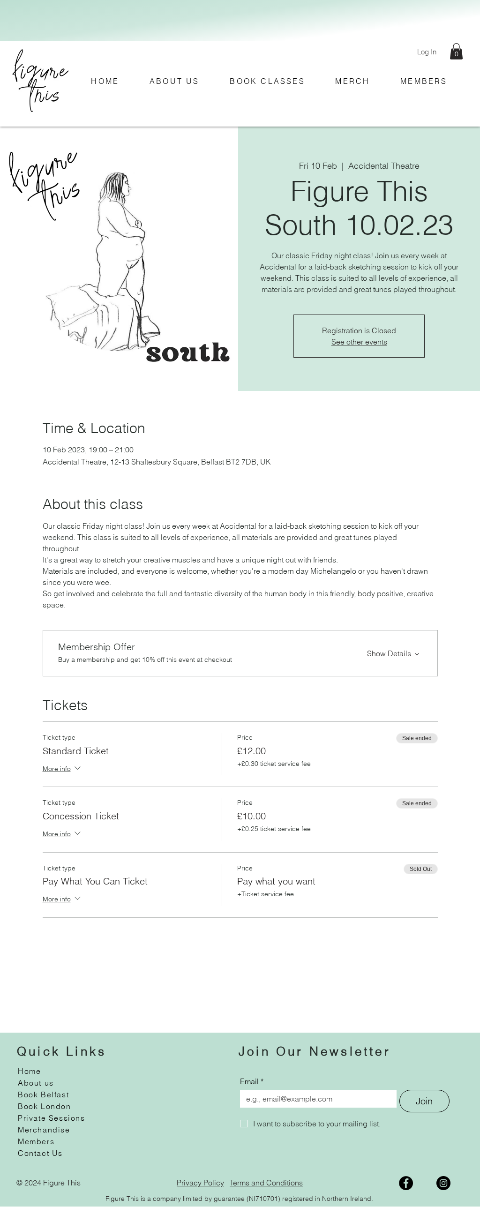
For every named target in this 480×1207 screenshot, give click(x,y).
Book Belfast (43, 1094)
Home (29, 1071)
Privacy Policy (200, 1182)
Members (36, 1141)
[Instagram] (443, 1183)
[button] (456, 51)
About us (36, 1082)
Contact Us (40, 1153)
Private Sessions (51, 1118)
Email (251, 1081)
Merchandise (44, 1129)
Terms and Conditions (266, 1182)
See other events (359, 341)
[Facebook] (406, 1183)
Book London (44, 1106)
